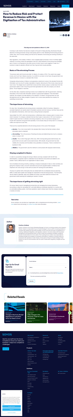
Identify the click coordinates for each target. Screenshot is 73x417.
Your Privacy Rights (12, 412)
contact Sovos (32, 204)
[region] (11, 403)
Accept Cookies (11, 406)
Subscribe (31, 281)
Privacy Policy (60, 272)
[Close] (21, 391)
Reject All (12, 409)
